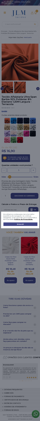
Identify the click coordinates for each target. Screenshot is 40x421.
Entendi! (20, 224)
